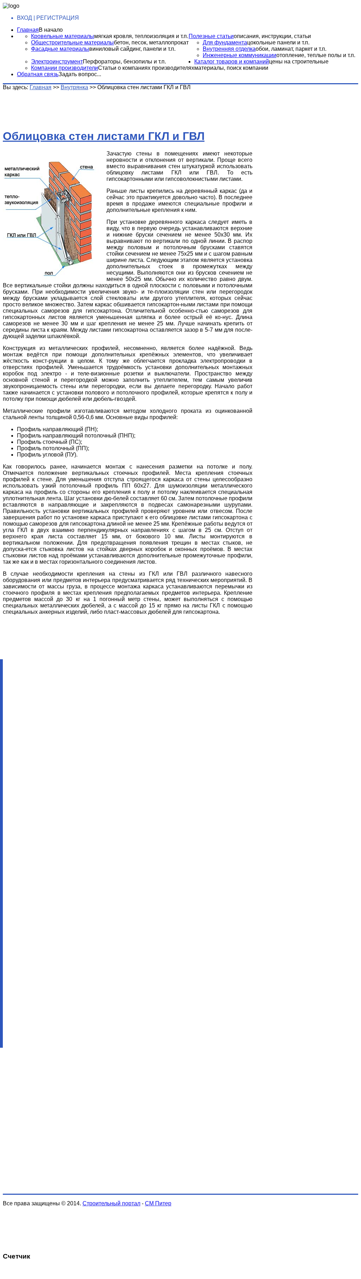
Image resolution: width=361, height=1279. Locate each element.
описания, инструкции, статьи (272, 36)
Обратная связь (38, 74)
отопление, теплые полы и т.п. (315, 55)
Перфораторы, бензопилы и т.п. (124, 62)
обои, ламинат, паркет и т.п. (291, 49)
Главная (28, 30)
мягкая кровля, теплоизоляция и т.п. (141, 36)
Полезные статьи (211, 36)
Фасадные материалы (60, 49)
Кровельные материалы (62, 36)
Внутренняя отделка (229, 49)
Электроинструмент (57, 62)
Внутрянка (74, 87)
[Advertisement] (114, 106)
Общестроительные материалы (72, 42)
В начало (51, 30)
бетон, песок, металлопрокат (151, 42)
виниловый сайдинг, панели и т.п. (132, 49)
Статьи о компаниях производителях (146, 68)
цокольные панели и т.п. (278, 42)
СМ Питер (158, 1203)
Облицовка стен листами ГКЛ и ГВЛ (103, 136)
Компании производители (64, 68)
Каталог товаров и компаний (231, 62)
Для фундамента (225, 42)
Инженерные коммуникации (239, 55)
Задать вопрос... (80, 74)
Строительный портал (111, 1203)
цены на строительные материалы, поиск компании (261, 65)
